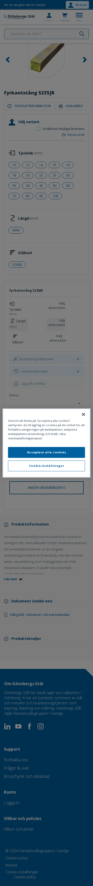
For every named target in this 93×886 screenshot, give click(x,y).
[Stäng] (83, 414)
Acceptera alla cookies (46, 452)
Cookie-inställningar (46, 466)
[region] (46, 443)
